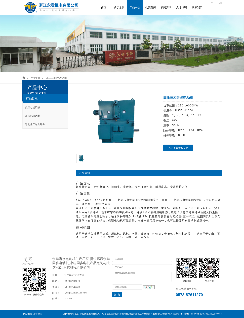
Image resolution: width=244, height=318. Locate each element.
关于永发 (119, 7)
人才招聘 (181, 7)
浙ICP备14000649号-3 (211, 314)
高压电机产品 (32, 115)
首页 (103, 7)
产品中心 (134, 7)
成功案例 (150, 7)
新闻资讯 (166, 7)
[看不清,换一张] (149, 287)
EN (220, 3)
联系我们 (197, 7)
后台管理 (37, 314)
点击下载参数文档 (178, 148)
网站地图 (27, 314)
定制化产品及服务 (35, 124)
